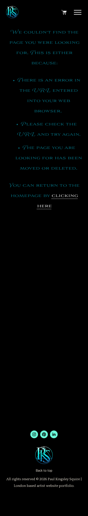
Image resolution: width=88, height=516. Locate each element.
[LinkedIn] (54, 434)
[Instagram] (34, 434)
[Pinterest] (44, 434)
